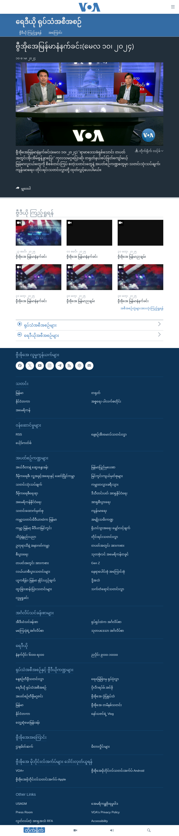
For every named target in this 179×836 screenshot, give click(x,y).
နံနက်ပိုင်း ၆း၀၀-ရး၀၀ (30, 654)
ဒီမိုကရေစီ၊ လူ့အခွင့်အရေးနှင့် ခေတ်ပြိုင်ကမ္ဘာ (45, 476)
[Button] (23, 189)
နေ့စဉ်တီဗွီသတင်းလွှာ (30, 679)
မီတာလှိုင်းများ (100, 746)
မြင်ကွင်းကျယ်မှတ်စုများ (107, 476)
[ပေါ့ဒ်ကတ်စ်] (79, 366)
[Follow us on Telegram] (59, 366)
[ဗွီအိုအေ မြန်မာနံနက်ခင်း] (38, 233)
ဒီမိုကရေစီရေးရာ (27, 493)
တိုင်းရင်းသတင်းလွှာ (104, 537)
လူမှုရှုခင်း (22, 598)
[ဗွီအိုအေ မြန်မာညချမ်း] (140, 233)
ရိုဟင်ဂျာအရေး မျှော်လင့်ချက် (110, 528)
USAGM (21, 803)
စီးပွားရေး (22, 554)
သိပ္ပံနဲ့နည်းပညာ (26, 537)
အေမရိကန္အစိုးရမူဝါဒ (104, 803)
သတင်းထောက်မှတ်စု (29, 510)
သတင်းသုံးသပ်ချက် (29, 484)
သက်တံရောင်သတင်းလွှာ (107, 589)
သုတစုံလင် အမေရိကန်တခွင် (110, 554)
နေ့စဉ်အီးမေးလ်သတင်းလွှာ (109, 434)
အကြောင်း (55, 32)
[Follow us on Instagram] (49, 366)
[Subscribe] (89, 366)
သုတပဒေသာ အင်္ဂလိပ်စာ (107, 630)
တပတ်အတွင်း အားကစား (32, 563)
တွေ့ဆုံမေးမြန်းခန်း (28, 722)
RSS (19, 434)
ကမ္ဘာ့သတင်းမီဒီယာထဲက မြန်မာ (36, 519)
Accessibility (99, 821)
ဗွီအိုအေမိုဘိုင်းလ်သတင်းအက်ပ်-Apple (41, 779)
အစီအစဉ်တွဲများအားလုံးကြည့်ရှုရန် (141, 308)
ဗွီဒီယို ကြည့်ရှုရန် (30, 32)
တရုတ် (95, 393)
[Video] (75, 830)
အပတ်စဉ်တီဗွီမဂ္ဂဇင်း (29, 696)
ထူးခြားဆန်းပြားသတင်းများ (34, 589)
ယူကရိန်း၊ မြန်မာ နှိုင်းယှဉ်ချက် (36, 580)
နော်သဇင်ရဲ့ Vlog (102, 713)
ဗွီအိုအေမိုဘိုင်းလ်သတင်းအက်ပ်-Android (117, 771)
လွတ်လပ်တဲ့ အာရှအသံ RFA (34, 821)
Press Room (24, 812)
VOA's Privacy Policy (105, 812)
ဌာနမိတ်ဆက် (24, 746)
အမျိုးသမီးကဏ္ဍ (102, 519)
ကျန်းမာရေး (99, 510)
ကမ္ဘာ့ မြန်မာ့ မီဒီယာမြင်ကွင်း (34, 528)
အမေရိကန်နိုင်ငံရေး (28, 502)
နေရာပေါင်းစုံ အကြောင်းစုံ (108, 571)
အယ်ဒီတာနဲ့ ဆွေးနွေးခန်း (32, 467)
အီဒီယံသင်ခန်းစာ (27, 622)
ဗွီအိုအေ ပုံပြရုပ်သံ (103, 696)
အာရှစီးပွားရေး (101, 502)
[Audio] (112, 830)
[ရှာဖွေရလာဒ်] (148, 830)
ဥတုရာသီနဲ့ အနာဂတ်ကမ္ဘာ (32, 545)
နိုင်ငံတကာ (23, 401)
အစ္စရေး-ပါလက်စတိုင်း (106, 401)
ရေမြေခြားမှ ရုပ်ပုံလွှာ (105, 679)
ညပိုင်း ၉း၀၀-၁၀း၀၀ (104, 654)
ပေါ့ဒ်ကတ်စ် (23, 443)
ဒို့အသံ (95, 580)
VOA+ (20, 771)
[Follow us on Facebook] (20, 366)
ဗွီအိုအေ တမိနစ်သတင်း (106, 705)
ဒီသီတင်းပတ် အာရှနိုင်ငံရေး (109, 493)
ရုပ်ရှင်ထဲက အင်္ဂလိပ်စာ (106, 622)
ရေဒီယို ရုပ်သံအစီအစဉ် (31, 687)
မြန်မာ (19, 393)
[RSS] (69, 366)
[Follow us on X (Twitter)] (30, 366)
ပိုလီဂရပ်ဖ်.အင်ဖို (102, 687)
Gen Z (95, 563)
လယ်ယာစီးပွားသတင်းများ (33, 571)
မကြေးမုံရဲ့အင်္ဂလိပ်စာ (30, 630)
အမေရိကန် (23, 410)
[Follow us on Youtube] (40, 366)
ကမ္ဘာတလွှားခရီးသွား (105, 484)
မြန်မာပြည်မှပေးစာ (103, 467)
